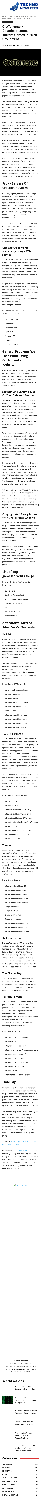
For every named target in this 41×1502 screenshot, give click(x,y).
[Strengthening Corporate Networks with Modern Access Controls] (7, 1435)
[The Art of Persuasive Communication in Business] (7, 1388)
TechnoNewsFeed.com (21, 1150)
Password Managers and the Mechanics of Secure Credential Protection (26, 1448)
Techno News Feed (13, 45)
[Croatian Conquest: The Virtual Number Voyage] (7, 1423)
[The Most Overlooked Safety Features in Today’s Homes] (7, 1412)
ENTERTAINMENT (13, 17)
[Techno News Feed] (23, 6)
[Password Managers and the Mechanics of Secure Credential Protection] (7, 1447)
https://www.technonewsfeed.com (20, 1363)
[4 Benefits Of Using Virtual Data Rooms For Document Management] (7, 1399)
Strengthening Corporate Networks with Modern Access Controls (24, 1435)
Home (4, 17)
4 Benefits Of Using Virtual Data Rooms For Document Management (25, 1400)
